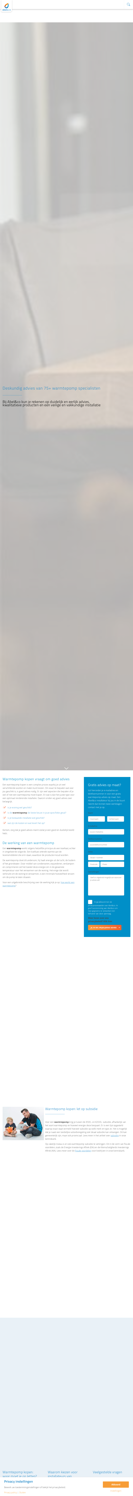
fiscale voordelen (83, 1150)
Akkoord (115, 1484)
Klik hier (107, 921)
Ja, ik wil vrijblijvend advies (104, 927)
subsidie (115, 1135)
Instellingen (115, 1491)
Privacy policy (10, 1492)
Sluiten (22, 1492)
